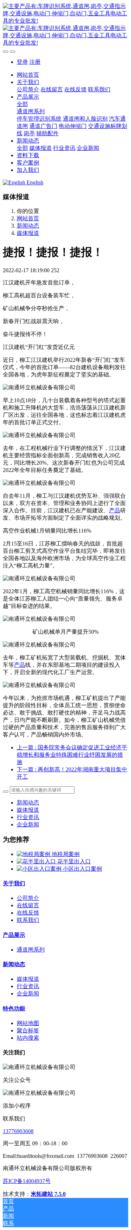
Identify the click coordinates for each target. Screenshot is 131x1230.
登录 (22, 62)
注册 (35, 62)
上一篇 (72, 754)
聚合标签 (28, 1030)
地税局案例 (66, 854)
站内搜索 (28, 1038)
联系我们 (28, 920)
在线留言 (28, 905)
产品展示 (14, 935)
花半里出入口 (74, 861)
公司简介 (28, 898)
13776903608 (18, 1131)
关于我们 (14, 883)
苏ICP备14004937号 (27, 1181)
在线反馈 (28, 913)
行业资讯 (28, 817)
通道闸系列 (31, 950)
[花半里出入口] (37, 861)
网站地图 (28, 1023)
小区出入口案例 (82, 869)
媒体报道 (28, 233)
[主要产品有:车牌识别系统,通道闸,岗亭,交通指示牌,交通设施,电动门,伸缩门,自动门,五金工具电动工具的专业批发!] (65, 25)
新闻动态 (28, 226)
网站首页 (28, 75)
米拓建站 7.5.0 (48, 1194)
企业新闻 (28, 824)
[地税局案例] (34, 854)
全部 (22, 104)
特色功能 (14, 1008)
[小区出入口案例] (40, 869)
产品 (114, 510)
